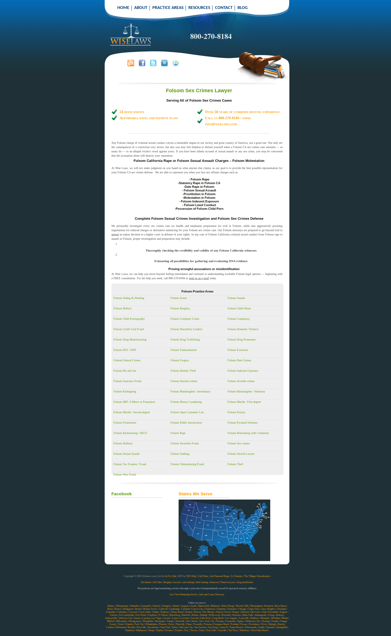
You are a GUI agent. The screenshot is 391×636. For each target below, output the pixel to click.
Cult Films (203, 576)
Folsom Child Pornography (129, 318)
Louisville (244, 618)
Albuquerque (122, 605)
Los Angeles (231, 618)
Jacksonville (111, 618)
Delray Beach (177, 612)
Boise (110, 608)
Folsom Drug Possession (241, 339)
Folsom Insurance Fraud (127, 381)
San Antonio (200, 627)
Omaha (274, 621)
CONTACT (224, 7)
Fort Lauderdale (126, 615)
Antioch (156, 605)
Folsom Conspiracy (238, 318)
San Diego (213, 627)
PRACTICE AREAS (167, 7)
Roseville (141, 627)
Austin (193, 605)
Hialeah (203, 615)
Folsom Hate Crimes (239, 360)
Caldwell (163, 608)
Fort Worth (141, 615)
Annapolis (146, 605)
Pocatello (197, 624)
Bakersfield (203, 605)
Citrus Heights (268, 608)
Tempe (151, 630)
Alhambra (134, 605)
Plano (189, 624)
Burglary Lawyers (172, 582)
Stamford (129, 630)
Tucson (193, 630)
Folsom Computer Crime (184, 318)
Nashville (180, 621)
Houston (236, 615)
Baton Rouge (228, 605)
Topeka (159, 630)
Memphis (265, 618)
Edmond (245, 612)
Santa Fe (224, 627)
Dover (228, 612)
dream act (214, 582)
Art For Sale (170, 576)
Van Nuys (233, 630)
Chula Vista (253, 608)
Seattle (261, 627)
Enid (264, 612)
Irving (271, 615)
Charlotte (221, 608)
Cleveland (281, 608)
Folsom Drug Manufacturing (129, 339)
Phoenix (163, 624)
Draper (235, 612)
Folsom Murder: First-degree (244, 401)
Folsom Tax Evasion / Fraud (129, 464)
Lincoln (194, 618)
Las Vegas (156, 618)
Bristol (138, 608)
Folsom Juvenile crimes (241, 381)
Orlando (129, 624)
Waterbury (244, 630)
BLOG (242, 7)
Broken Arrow (150, 608)
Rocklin (131, 627)
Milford (110, 621)
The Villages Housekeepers (257, 576)
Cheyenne (232, 608)
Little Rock (205, 618)
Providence (254, 624)
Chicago (242, 608)
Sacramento (153, 627)
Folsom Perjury (236, 412)
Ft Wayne (163, 615)
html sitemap (202, 582)
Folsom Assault (236, 298)
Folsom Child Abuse (239, 308)
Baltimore (215, 605)
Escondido (273, 612)
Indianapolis (261, 615)
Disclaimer (146, 582)
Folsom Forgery (179, 360)
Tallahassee (141, 630)
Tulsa (201, 630)
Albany (110, 605)
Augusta (184, 605)
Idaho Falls (247, 615)
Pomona (208, 624)
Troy (186, 630)
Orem (120, 624)
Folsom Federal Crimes (126, 360)
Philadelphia (151, 624)
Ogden (240, 621)
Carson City (197, 608)
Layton (175, 618)
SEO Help (191, 576)
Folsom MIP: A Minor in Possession (134, 401)
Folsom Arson (178, 298)
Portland (235, 624)
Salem (175, 627)
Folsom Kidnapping (124, 391)
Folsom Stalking (179, 453)
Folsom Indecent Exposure (242, 370)
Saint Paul (165, 627)
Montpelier (148, 621)
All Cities (157, 582)
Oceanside (230, 621)
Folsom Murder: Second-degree (131, 412)
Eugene (283, 612)
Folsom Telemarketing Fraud (187, 464)
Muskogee (160, 621)
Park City (139, 624)
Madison (254, 618)
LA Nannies (237, 576)
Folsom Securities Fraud (184, 443)
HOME (123, 7)
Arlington (166, 605)
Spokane (270, 627)
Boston (117, 608)
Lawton (166, 618)
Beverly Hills (242, 605)
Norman (220, 621)
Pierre (171, 624)
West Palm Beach (259, 630)
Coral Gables (144, 612)
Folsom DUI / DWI (124, 350)
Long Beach (218, 618)
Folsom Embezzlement (183, 350)
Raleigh (272, 624)
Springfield (281, 627)
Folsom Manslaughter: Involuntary (190, 391)
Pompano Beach (221, 624)
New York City (206, 621)
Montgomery (135, 621)
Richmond (121, 627)
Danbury (164, 612)
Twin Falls (211, 630)
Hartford (186, 615)
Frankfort (152, 615)
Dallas (156, 612)
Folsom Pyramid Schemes (242, 422)
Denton (188, 612)
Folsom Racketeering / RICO (130, 433)
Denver (197, 612)
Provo (264, 624)
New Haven (192, 621)
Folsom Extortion (237, 350)
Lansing (146, 618)
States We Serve (195, 493)
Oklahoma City (252, 621)
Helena (195, 615)
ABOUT (140, 7)
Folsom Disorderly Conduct (186, 329)
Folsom (113, 615)
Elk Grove (255, 612)
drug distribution (245, 582)
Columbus (122, 612)
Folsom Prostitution (124, 422)
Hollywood (214, 615)
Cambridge (174, 608)
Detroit (219, 612)
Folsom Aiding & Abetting (128, 298)
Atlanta (175, 605)
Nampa (170, 621)
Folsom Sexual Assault (126, 453)
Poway (244, 624)
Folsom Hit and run (124, 370)
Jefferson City (125, 618)
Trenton (178, 630)
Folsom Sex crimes (238, 443)
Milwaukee (121, 621)
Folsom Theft (235, 464)
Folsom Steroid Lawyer (241, 453)
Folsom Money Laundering (186, 401)
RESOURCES (199, 7)
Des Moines (209, 612)
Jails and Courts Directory (211, 594)
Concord (133, 612)
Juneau (137, 618)
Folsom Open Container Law (187, 412)
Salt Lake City (186, 627)
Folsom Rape (178, 433)
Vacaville (222, 630)
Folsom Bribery (122, 308)
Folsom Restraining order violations (248, 433)
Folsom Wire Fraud (124, 474)
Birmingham (256, 605)
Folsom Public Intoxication (186, 422)
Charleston (210, 608)
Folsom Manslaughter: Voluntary (246, 391)
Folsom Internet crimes (183, 381)
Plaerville (180, 624)
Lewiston (184, 618)
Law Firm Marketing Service (184, 594)
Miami (285, 618)
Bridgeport (128, 608)
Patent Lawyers (228, 582)
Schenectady (251, 627)
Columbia (110, 612)
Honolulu (226, 615)
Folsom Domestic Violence (242, 329)
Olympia (265, 621)
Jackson (279, 615)
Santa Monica (236, 627)
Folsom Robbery (123, 443)
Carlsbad (185, 608)
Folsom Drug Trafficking (185, 339)
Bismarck (268, 605)
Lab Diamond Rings (219, 576)
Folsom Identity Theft (183, 370)
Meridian (275, 618)
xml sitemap (188, 582)
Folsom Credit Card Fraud (128, 329)
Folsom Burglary (180, 308)
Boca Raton (280, 605)
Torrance (169, 630)
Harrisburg (174, 615)
